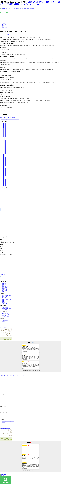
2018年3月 (4, 185)
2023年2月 (4, 148)
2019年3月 (4, 174)
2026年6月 (4, 125)
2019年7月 (4, 170)
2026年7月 (4, 124)
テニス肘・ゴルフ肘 (5, 314)
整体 (3, 301)
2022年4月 (4, 149)
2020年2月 (4, 164)
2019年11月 (4, 167)
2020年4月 (4, 162)
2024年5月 (4, 144)
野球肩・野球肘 (5, 313)
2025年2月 (4, 135)
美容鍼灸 (3, 321)
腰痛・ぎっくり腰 (5, 296)
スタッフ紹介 (4, 287)
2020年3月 (4, 163)
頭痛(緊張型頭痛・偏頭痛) (6, 308)
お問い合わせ (4, 291)
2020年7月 (4, 159)
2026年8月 (4, 123)
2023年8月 (4, 147)
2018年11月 (4, 177)
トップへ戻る (2, 274)
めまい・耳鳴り (5, 309)
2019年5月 (4, 172)
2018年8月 (4, 180)
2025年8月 (4, 129)
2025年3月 (4, 134)
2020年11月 (4, 155)
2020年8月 (4, 158)
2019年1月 (4, 175)
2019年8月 (4, 169)
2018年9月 (4, 179)
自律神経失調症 (5, 307)
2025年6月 (4, 131)
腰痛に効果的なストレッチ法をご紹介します (8, 117)
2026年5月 (4, 126)
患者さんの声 (4, 289)
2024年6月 (4, 143)
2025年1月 (4, 136)
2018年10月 (4, 178)
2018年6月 (4, 182)
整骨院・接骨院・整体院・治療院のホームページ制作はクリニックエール (13, 375)
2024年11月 (4, 138)
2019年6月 (4, 171)
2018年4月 (4, 184)
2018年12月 (4, 176)
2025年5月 (4, 132)
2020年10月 (4, 156)
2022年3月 (4, 150)
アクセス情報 (4, 290)
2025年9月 (4, 128)
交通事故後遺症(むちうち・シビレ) (8, 320)
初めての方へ (4, 283)
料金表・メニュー (5, 288)
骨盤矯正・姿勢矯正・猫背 (6, 299)
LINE (9, 105)
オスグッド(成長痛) (5, 316)
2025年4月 (4, 133)
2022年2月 (4, 151)
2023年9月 (4, 146)
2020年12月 (4, 154)
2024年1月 (4, 145)
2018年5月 (4, 183)
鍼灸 (8, 34)
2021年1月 (4, 153)
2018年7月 (4, 181)
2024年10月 (4, 139)
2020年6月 (4, 160)
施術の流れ (4, 284)
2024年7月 (4, 142)
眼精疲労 (3, 302)
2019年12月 (4, 166)
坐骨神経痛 (4, 297)
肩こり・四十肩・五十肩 (6, 295)
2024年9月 (4, 140)
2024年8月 (4, 141)
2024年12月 (4, 137)
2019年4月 (4, 173)
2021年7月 (4, 152)
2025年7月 (4, 130)
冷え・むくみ (4, 303)
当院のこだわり (5, 285)
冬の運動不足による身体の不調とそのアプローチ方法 (10, 119)
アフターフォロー (5, 286)
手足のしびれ (4, 298)
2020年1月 (4, 165)
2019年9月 (4, 168)
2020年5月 (4, 161)
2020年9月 (4, 157)
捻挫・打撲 (4, 315)
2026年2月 (4, 127)
